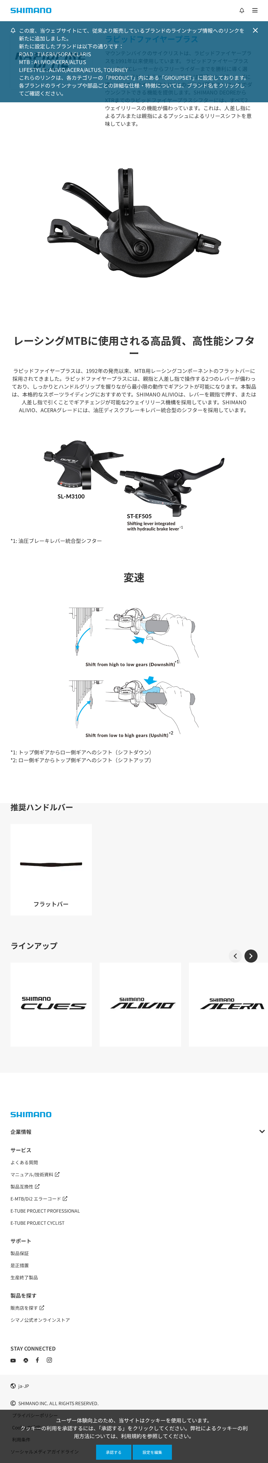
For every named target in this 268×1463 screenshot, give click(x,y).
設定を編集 (152, 1452)
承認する (114, 1452)
